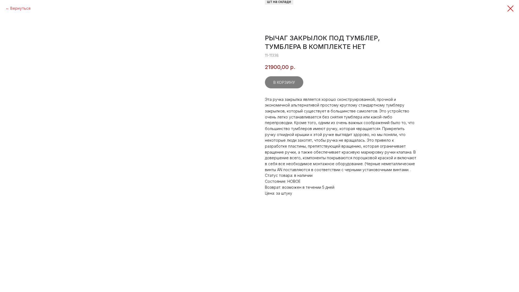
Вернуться (20, 8)
